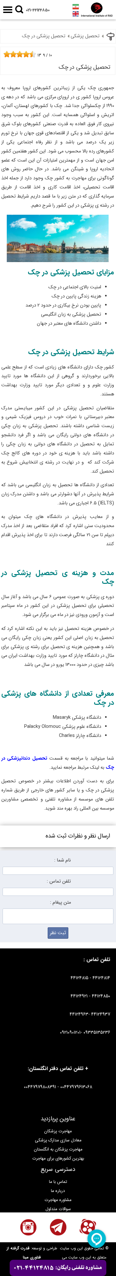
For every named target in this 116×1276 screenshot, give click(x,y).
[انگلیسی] (75, 13)
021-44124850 (38, 10)
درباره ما (58, 1190)
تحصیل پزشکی (85, 36)
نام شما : (62, 860)
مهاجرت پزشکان (58, 1131)
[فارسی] (75, 6)
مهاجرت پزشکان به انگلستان (58, 1149)
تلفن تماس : (59, 881)
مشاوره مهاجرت (58, 1200)
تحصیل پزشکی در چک (43, 36)
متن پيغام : (60, 902)
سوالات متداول (58, 1209)
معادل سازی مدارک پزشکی (58, 1140)
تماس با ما (58, 1181)
